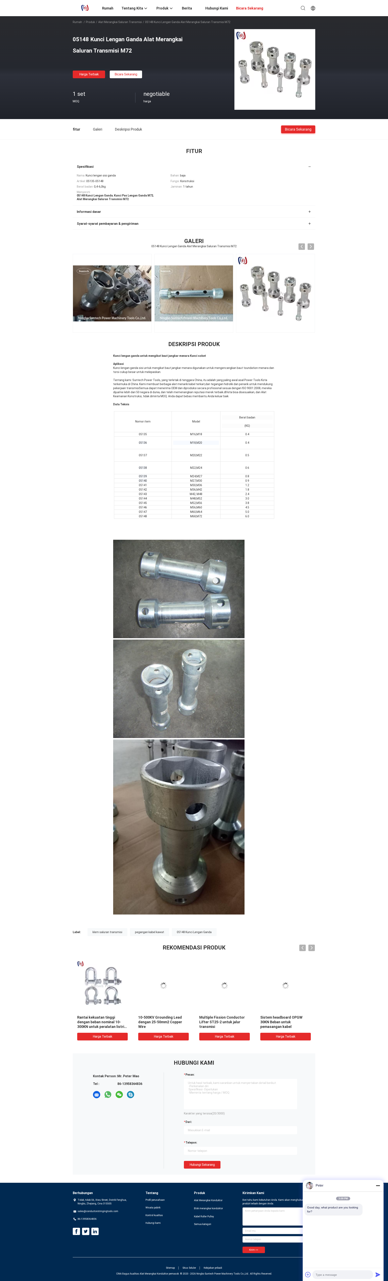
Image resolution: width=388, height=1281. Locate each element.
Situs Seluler (189, 1267)
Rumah (77, 22)
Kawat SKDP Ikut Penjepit (220, 1017)
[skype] (130, 1094)
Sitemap (170, 1267)
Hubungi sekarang (202, 1165)
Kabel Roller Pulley (204, 1216)
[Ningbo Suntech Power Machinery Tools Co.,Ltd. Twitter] (85, 1231)
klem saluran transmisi (107, 932)
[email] (96, 1094)
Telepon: (191, 1142)
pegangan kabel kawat (149, 932)
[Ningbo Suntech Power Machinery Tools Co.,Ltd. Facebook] (76, 1231)
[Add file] (308, 1274)
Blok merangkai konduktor (208, 1208)
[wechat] (119, 1094)
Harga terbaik (89, 74)
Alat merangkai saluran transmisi (120, 22)
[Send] (378, 1274)
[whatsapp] (108, 1094)
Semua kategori (202, 1224)
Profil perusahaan (155, 1200)
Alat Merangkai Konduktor (208, 1200)
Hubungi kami (153, 1223)
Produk (90, 22)
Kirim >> (253, 1249)
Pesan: (190, 1074)
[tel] (142, 1094)
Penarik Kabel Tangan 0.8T (160, 1017)
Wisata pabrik (153, 1207)
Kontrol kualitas (154, 1215)
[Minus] (377, 1185)
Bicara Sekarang (126, 74)
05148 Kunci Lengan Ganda (194, 932)
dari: (189, 1122)
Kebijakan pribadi (213, 1267)
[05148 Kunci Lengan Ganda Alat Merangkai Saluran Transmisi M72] (274, 69)
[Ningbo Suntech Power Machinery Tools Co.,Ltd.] (85, 7)
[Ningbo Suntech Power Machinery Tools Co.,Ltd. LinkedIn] (95, 1231)
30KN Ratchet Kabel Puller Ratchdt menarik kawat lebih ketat (101, 1022)
